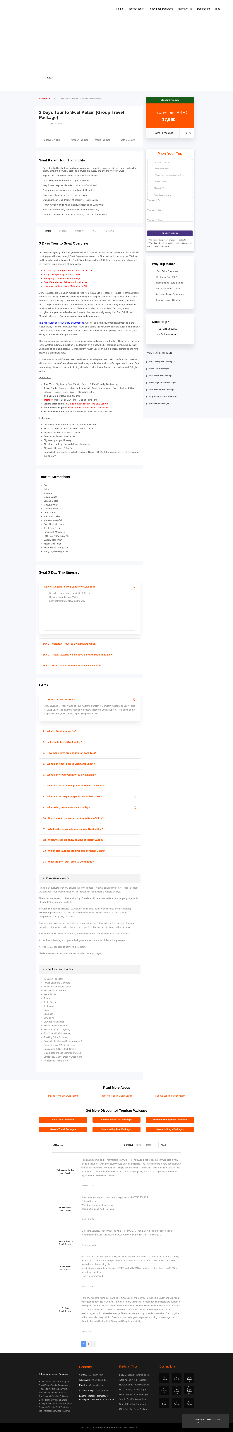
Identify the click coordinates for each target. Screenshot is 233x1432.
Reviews (109, 231)
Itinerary (79, 231)
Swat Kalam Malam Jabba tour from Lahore (65, 282)
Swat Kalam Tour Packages (161, 376)
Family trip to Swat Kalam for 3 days (62, 278)
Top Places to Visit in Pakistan (53, 1396)
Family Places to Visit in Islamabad (55, 1403)
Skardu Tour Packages (159, 369)
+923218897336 (95, 1375)
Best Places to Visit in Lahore (53, 1400)
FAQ (94, 231)
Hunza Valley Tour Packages (162, 362)
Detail (48, 231)
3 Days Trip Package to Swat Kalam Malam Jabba (69, 270)
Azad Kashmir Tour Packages (162, 389)
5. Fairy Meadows (176, 1390)
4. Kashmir (164, 1390)
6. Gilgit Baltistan (189, 1390)
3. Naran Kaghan (189, 1378)
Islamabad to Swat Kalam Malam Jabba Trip (66, 286)
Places (63, 231)
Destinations (203, 8)
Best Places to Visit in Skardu (53, 1392)
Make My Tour (101, 1391)
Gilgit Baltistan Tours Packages (134, 1409)
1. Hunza (164, 1378)
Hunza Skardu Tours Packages (134, 1385)
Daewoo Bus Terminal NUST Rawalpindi (88, 407)
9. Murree (189, 1403)
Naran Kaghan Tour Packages (162, 382)
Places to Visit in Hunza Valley (53, 1389)
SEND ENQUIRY (170, 233)
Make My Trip (185, 8)
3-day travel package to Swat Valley (62, 274)
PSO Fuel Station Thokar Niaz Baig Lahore (86, 403)
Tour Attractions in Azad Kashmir (54, 1411)
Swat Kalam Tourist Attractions (53, 1385)
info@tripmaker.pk (94, 1385)
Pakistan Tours (136, 8)
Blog (217, 8)
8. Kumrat (176, 1403)
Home (119, 8)
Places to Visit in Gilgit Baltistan (54, 1407)
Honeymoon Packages (160, 8)
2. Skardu (176, 1378)
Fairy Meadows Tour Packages (163, 396)
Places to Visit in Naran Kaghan (54, 1381)
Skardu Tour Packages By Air (133, 1399)
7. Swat (164, 1403)
